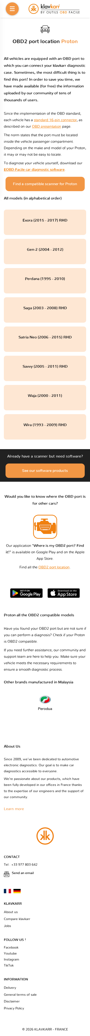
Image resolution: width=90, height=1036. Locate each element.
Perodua (45, 708)
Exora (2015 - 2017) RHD (45, 220)
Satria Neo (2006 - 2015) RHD (45, 337)
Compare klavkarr (17, 919)
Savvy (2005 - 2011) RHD (45, 366)
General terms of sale (20, 994)
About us (11, 912)
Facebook (11, 947)
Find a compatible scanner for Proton (45, 184)
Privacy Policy (14, 1008)
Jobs (7, 926)
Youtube (10, 953)
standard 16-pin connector (55, 120)
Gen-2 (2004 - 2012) (45, 250)
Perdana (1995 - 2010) (45, 279)
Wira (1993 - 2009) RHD (45, 425)
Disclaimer (12, 1001)
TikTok (9, 965)
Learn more (14, 809)
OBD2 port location (54, 567)
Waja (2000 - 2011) (45, 396)
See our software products (45, 470)
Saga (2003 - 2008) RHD (45, 308)
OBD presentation (46, 126)
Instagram (11, 959)
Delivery (10, 988)
